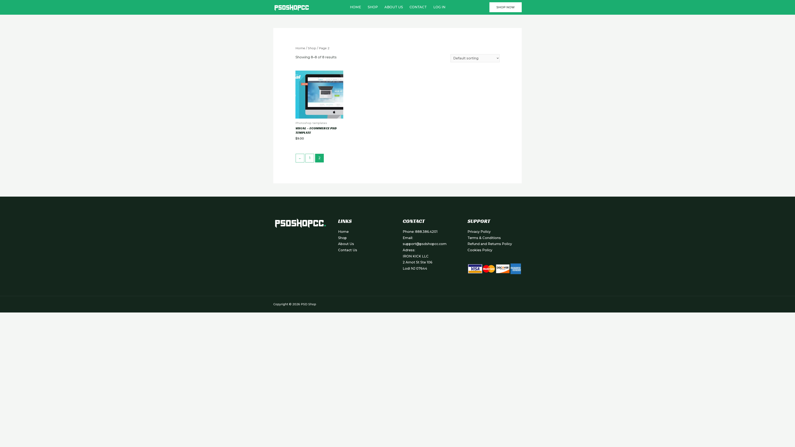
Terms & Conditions (484, 238)
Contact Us (347, 250)
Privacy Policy (479, 232)
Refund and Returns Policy (489, 244)
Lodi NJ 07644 (415, 268)
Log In (439, 7)
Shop (373, 7)
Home (355, 7)
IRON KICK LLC (416, 256)
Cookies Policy (479, 250)
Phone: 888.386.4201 (420, 232)
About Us (393, 7)
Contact (418, 7)
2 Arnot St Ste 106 (417, 262)
